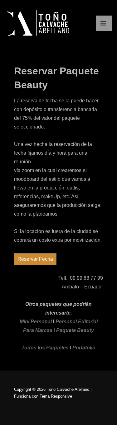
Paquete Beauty (75, 330)
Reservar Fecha (35, 259)
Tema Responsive (56, 396)
